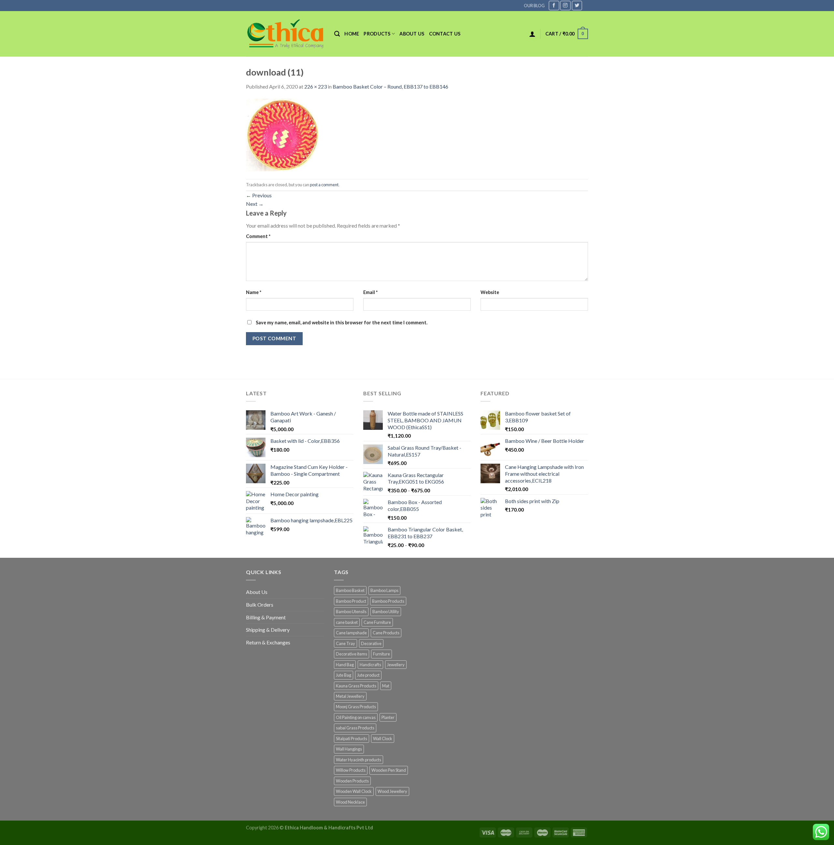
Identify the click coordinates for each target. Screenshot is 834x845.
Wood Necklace (350, 802)
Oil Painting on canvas (356, 717)
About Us (256, 592)
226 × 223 (315, 86)
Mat (385, 685)
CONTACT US (445, 33)
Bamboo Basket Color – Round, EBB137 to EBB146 (390, 86)
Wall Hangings (349, 749)
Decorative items (351, 653)
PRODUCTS (377, 33)
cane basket (347, 622)
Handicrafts (370, 664)
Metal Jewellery (350, 696)
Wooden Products (352, 780)
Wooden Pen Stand (388, 770)
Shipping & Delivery (268, 630)
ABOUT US (411, 33)
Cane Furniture (377, 622)
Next (255, 204)
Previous (259, 195)
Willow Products (351, 770)
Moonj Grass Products (356, 706)
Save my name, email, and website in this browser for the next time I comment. (341, 322)
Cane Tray (345, 643)
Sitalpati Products (351, 738)
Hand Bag (345, 664)
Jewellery (396, 664)
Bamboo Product (351, 601)
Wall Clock (382, 738)
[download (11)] (283, 134)
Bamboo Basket (350, 590)
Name (253, 292)
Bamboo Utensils (351, 611)
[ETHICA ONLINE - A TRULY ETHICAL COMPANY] (285, 34)
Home (351, 33)
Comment (258, 236)
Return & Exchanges (268, 642)
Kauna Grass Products (356, 685)
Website (490, 292)
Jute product (368, 675)
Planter (388, 717)
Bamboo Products (388, 601)
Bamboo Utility (385, 611)
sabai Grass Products (355, 727)
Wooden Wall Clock (354, 791)
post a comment (324, 184)
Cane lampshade (351, 632)
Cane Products (386, 632)
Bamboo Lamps (384, 590)
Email (370, 292)
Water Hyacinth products (358, 759)
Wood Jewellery (392, 791)
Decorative (371, 643)
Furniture (381, 653)
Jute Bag (343, 675)
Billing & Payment (266, 617)
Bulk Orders (259, 604)
